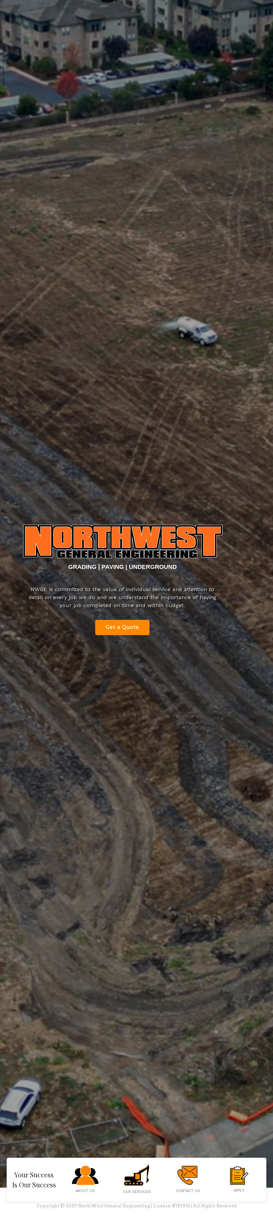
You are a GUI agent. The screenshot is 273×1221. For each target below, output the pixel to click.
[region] (136, 610)
